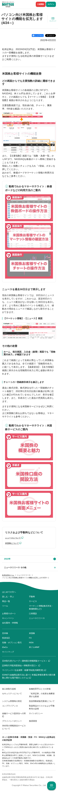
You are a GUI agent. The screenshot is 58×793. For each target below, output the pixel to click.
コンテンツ (52, 21)
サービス (33, 601)
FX (30, 638)
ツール (5, 606)
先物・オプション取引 (12, 642)
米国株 (32, 633)
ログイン (51, 4)
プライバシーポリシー (12, 721)
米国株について (12, 543)
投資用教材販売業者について (42, 701)
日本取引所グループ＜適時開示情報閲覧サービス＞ (24, 661)
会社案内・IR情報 (10, 623)
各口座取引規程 (9, 689)
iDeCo (5, 647)
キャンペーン (8, 618)
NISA (31, 642)
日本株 (5, 633)
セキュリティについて (12, 693)
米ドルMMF (34, 647)
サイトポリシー (36, 713)
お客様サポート (9, 613)
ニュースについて (13, 538)
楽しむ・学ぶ (8, 596)
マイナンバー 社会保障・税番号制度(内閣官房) (23, 670)
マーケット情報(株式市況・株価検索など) (41, 607)
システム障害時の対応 (12, 701)
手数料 (32, 596)
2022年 (7, 559)
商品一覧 (6, 601)
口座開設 (40, 4)
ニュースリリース (37, 618)
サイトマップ (8, 652)
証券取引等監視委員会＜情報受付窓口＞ (20, 665)
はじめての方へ (9, 592)
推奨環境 (33, 721)
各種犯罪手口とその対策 (40, 689)
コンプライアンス (10, 706)
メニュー (51, 787)
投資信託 (6, 638)
